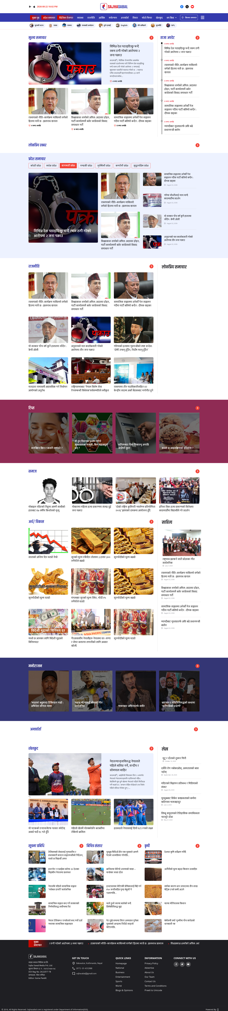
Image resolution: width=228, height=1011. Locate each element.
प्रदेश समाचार (49, 18)
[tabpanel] (114, 213)
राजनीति (91, 18)
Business (120, 972)
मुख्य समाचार (37, 38)
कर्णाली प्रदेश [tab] (122, 165)
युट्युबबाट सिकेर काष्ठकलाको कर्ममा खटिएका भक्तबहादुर (178, 800)
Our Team (150, 976)
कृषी (147, 846)
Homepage (121, 963)
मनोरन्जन (113, 18)
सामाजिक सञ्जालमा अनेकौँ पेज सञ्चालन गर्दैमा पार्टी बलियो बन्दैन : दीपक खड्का (180, 608)
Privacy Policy (151, 963)
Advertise (149, 967)
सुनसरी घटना (39, 25)
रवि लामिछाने (142, 25)
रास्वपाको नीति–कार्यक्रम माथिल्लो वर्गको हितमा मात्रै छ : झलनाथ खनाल (180, 575)
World (119, 985)
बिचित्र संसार (94, 846)
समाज (32, 471)
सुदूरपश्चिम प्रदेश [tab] (141, 165)
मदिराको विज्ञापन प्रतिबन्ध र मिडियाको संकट (179, 785)
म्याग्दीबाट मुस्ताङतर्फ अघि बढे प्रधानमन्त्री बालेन (180, 623)
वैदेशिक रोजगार (66, 18)
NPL (173, 25)
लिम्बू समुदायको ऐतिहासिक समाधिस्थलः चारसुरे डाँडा (180, 815)
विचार (135, 18)
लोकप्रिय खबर (37, 145)
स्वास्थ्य (80, 18)
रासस (55, 25)
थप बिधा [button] (171, 18)
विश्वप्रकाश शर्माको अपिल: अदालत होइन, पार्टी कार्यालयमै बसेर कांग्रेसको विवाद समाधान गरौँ (180, 592)
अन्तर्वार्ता (125, 18)
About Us (149, 972)
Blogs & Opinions (124, 990)
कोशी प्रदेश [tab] (35, 165)
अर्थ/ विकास (36, 522)
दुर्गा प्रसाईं (107, 25)
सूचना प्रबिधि (36, 846)
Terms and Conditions (156, 985)
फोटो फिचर (147, 18)
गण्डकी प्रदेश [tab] (86, 165)
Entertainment (123, 976)
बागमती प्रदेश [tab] (68, 165)
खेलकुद (159, 18)
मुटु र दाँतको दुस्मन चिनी (174, 758)
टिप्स (31, 408)
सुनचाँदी (158, 25)
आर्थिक (102, 18)
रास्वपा (69, 25)
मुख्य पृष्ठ (35, 18)
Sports (119, 981)
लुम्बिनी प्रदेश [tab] (103, 165)
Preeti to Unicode (153, 990)
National (120, 967)
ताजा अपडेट (167, 38)
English (124, 25)
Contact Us (150, 981)
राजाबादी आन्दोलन (88, 25)
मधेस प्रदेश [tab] (51, 165)
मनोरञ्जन (35, 666)
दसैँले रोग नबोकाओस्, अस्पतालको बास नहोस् (180, 770)
